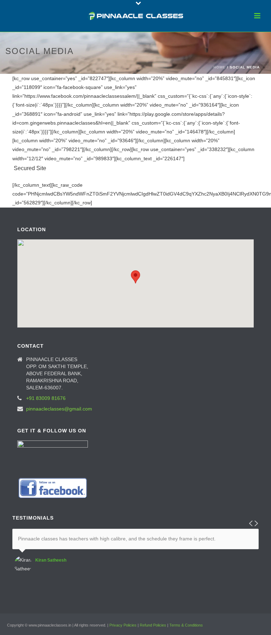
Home (219, 67)
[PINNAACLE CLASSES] (135, 16)
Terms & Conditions (186, 625)
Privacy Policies (123, 625)
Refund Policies (153, 625)
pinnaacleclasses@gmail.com (59, 409)
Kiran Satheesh (50, 560)
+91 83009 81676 (46, 398)
